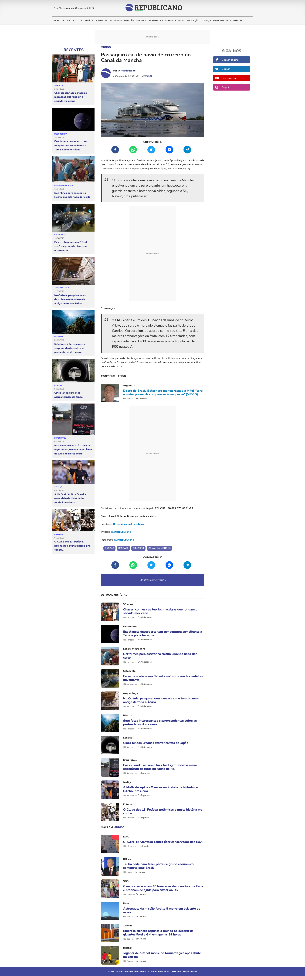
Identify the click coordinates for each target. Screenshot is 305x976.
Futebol (58, 534)
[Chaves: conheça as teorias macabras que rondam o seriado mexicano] (73, 68)
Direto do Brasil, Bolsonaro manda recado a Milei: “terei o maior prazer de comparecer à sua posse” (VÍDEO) (163, 392)
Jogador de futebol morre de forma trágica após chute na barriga (162, 955)
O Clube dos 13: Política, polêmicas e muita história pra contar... (72, 546)
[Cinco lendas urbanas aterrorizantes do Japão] (73, 371)
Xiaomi (127, 925)
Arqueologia (61, 287)
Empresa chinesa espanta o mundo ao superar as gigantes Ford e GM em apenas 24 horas (158, 932)
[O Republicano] (106, 73)
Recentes (74, 49)
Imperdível (60, 438)
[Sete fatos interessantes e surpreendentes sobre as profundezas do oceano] (73, 322)
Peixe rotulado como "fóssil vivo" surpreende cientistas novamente (70, 246)
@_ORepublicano (121, 532)
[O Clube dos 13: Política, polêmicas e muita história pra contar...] (73, 520)
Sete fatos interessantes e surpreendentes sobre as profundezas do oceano (69, 348)
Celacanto (60, 234)
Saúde (169, 20)
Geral (57, 20)
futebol (127, 948)
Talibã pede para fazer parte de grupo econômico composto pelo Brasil (158, 866)
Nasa (126, 903)
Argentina (129, 385)
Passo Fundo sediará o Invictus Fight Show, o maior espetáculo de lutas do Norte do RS (73, 449)
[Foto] (110, 393)
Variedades (156, 20)
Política (77, 20)
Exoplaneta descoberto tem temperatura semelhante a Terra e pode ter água (70, 145)
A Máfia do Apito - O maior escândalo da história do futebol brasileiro (70, 498)
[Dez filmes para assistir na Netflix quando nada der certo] (73, 169)
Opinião (129, 20)
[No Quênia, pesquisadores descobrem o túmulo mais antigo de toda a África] (73, 271)
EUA (126, 836)
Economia (116, 20)
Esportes (102, 20)
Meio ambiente (222, 20)
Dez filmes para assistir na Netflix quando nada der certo (72, 195)
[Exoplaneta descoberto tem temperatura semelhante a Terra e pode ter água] (73, 119)
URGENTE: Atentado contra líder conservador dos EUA (162, 842)
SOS (126, 881)
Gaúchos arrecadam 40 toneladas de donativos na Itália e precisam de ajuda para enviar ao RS (163, 888)
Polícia (89, 20)
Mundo (237, 20)
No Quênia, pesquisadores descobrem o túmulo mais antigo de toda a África (70, 299)
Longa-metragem (63, 185)
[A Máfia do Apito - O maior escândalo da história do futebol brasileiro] (73, 472)
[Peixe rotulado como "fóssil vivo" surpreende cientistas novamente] (73, 218)
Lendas (58, 385)
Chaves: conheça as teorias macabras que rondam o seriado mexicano (70, 97)
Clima (66, 20)
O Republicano (127, 70)
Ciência (179, 20)
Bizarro (58, 336)
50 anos (58, 85)
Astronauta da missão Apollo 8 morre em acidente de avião (161, 910)
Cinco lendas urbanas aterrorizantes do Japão (68, 395)
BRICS (127, 859)
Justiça (206, 20)
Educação (193, 20)
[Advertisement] (152, 253)
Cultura (141, 20)
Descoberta (60, 134)
